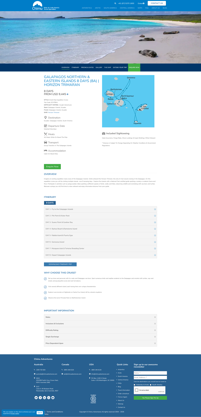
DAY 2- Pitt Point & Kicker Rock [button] (58, 216)
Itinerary (75, 67)
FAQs (120, 383)
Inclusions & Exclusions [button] (55, 323)
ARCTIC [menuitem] (98, 8)
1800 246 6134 (69, 370)
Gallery (99, 67)
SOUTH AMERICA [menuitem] (110, 8)
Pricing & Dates (87, 67)
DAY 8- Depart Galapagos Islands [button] (58, 255)
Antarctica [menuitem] (87, 8)
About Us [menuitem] (156, 8)
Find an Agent (122, 397)
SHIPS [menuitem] (140, 8)
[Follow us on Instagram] (48, 397)
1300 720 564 (40, 370)
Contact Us (121, 407)
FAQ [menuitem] (146, 8)
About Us (121, 400)
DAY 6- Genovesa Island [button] (55, 242)
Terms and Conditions (55, 412)
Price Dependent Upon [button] (54, 343)
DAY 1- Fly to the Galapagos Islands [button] (59, 209)
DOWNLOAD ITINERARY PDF (60, 264)
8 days (50, 202)
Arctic (120, 373)
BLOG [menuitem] (165, 8)
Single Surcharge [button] (52, 337)
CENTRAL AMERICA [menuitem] (127, 8)
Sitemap (120, 404)
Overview (66, 67)
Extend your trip (120, 67)
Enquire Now (134, 67)
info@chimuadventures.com (100, 374)
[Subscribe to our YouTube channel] (52, 397)
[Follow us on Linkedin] (44, 397)
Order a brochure (123, 394)
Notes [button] (48, 317)
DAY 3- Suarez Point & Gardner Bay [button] (59, 222)
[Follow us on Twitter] (36, 397)
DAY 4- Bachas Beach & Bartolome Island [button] (61, 229)
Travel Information (124, 390)
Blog (119, 387)
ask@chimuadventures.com (72, 374)
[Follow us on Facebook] (40, 397)
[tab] (100, 209)
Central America (123, 380)
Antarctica (121, 370)
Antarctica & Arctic (142, 385)
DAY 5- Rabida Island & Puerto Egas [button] (59, 235)
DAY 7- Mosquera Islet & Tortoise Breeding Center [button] (65, 248)
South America (123, 376)
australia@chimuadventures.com (46, 374)
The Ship (107, 67)
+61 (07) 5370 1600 (126, 3)
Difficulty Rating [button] (52, 330)
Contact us (157, 3)
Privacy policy (14, 413)
